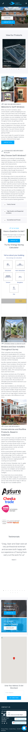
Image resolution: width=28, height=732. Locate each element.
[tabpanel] (14, 17)
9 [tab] (22, 590)
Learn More (7, 65)
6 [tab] (18, 69)
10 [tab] (24, 590)
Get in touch (22, 391)
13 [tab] (15, 592)
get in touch (19, 477)
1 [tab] (11, 25)
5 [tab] (16, 69)
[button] (14, 658)
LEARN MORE (7, 18)
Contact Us (7, 142)
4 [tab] (14, 69)
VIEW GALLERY (10, 628)
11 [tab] (10, 592)
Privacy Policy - (5, 729)
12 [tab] (13, 592)
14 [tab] (17, 592)
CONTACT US (7, 22)
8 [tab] (20, 590)
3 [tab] (16, 25)
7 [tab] (21, 69)
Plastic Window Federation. (17, 187)
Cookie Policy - (13, 729)
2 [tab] (14, 25)
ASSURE (20, 195)
